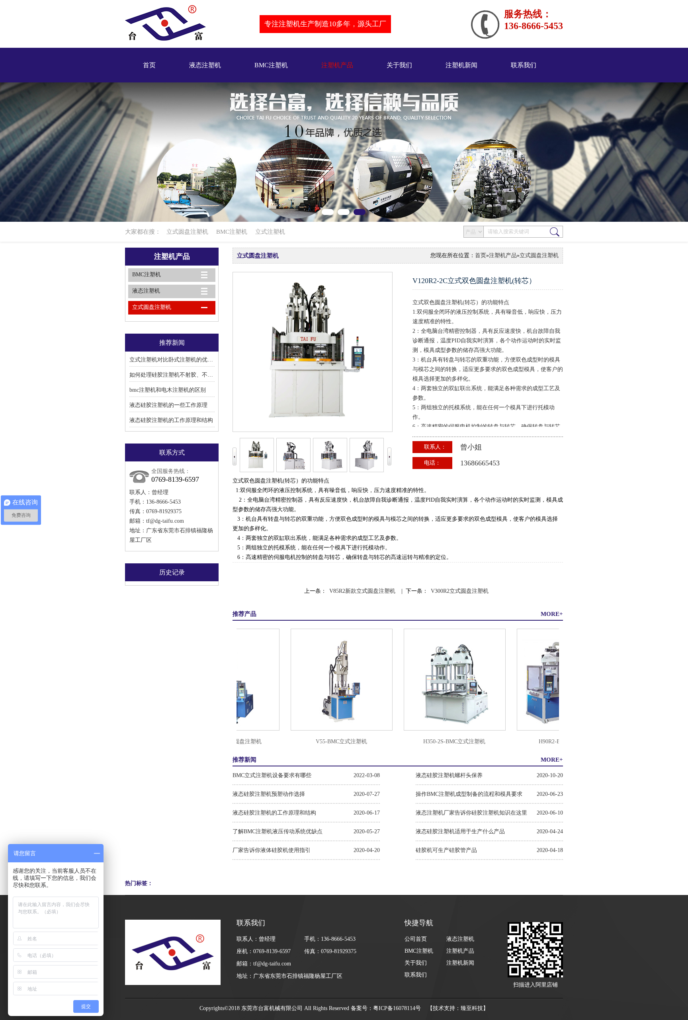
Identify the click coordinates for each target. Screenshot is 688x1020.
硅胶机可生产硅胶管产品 (446, 850)
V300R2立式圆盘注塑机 (460, 591)
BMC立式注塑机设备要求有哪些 (272, 775)
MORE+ (552, 614)
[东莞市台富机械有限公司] (344, 152)
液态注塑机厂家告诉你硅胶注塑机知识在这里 (471, 813)
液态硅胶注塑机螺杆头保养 (449, 775)
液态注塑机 (205, 65)
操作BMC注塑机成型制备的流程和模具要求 (469, 794)
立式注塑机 (270, 232)
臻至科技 (472, 1008)
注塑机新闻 (461, 65)
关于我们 (399, 65)
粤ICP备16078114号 (397, 1008)
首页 (149, 65)
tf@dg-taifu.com (165, 521)
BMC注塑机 (271, 65)
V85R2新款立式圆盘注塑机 (362, 591)
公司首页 (416, 939)
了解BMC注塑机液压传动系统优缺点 (277, 831)
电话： (432, 463)
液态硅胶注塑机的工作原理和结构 (171, 420)
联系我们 (523, 65)
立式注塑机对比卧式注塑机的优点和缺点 (179, 360)
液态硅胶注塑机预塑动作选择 (269, 794)
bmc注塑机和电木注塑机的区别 (167, 390)
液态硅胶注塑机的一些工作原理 (168, 405)
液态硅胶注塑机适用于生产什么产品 (460, 831)
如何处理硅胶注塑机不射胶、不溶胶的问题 (182, 375)
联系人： (435, 447)
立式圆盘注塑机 (187, 232)
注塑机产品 (337, 65)
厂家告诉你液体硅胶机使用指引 (272, 850)
